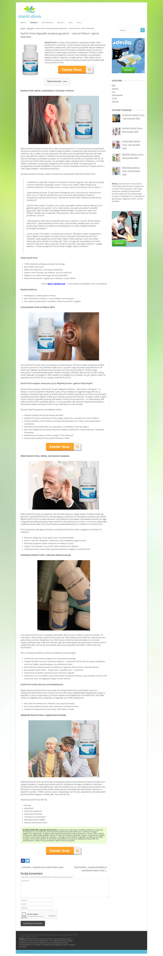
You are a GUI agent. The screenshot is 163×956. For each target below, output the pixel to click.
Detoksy (60, 22)
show (65, 81)
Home (23, 28)
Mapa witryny (31, 936)
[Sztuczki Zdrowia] (29, 18)
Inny (113, 92)
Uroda (22, 22)
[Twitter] (28, 861)
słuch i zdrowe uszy (56, 283)
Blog (71, 22)
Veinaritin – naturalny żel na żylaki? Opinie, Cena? (42, 867)
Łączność (66, 935)
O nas (78, 22)
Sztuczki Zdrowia (28, 952)
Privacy (75, 935)
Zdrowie (33, 22)
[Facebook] (23, 861)
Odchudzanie (47, 22)
